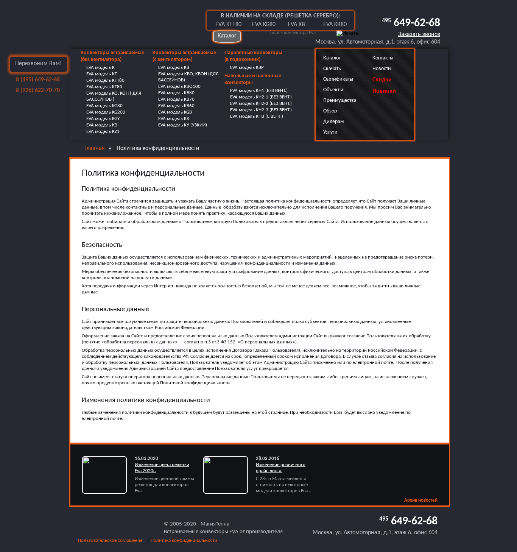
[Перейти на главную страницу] (132, 25)
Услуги (330, 132)
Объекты (333, 90)
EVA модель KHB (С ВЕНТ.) (256, 116)
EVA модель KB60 (176, 105)
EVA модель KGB (175, 112)
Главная (94, 148)
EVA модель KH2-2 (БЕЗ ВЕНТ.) (261, 103)
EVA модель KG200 (105, 112)
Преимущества (340, 100)
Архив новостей (421, 500)
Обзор (330, 111)
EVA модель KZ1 (103, 131)
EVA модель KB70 (176, 99)
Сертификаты (338, 79)
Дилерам (333, 122)
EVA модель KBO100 (179, 86)
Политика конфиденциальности (184, 540)
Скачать (332, 69)
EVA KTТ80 (228, 25)
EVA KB (296, 25)
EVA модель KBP (247, 67)
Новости (381, 69)
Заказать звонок (419, 34)
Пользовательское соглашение (110, 540)
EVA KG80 (264, 25)
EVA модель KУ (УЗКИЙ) (182, 125)
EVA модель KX (173, 118)
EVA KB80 (335, 25)
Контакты (382, 58)
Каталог (227, 36)
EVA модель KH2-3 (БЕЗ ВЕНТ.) (261, 110)
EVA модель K (100, 67)
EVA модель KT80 (104, 86)
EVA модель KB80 (176, 92)
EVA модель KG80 (104, 105)
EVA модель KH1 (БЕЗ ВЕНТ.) (259, 90)
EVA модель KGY (103, 118)
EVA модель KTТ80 (105, 80)
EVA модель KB (173, 67)
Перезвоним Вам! (38, 64)
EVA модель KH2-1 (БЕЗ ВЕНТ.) (261, 97)
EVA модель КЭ (101, 125)
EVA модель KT (101, 74)
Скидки (382, 80)
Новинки (384, 91)
